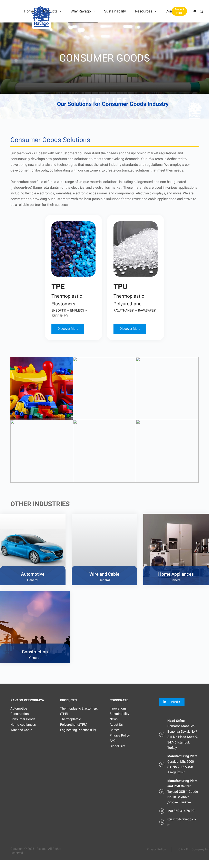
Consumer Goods (22, 719)
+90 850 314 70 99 (181, 811)
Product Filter (179, 11)
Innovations (118, 708)
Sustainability (115, 11)
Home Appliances (23, 725)
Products (50, 11)
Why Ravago (81, 11)
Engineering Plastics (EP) (78, 730)
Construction (19, 714)
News (114, 719)
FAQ (113, 741)
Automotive (18, 708)
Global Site (117, 746)
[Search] (201, 11)
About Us (116, 725)
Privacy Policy (120, 735)
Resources (143, 11)
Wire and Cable (21, 730)
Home (29, 11)
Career (114, 730)
